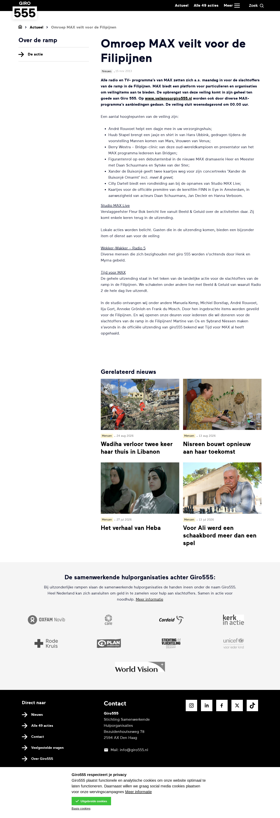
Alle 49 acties (206, 5)
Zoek (253, 5)
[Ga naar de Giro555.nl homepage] (25, 15)
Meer (228, 5)
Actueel (181, 5)
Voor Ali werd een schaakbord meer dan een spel (219, 536)
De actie (35, 54)
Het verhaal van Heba (131, 528)
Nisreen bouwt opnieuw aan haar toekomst (217, 448)
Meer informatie (149, 599)
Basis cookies (81, 808)
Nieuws (37, 715)
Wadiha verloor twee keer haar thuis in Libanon (137, 448)
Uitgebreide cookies (93, 801)
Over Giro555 (42, 759)
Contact (37, 737)
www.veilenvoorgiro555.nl (168, 98)
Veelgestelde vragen (47, 748)
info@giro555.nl (134, 750)
